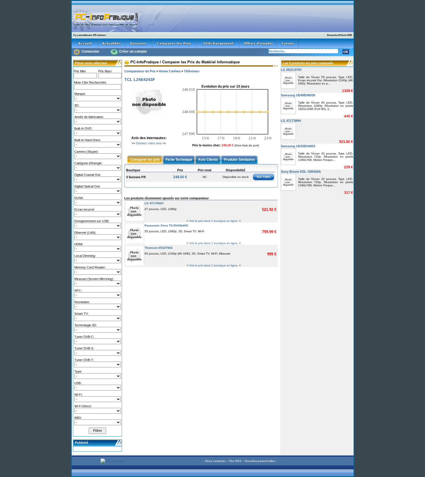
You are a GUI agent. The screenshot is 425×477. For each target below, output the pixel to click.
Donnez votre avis (149, 143)
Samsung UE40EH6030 (298, 95)
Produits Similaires (239, 159)
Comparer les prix (145, 159)
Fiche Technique (179, 159)
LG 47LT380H (154, 203)
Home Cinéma (169, 71)
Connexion (90, 51)
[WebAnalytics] (85, 461)
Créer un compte (133, 51)
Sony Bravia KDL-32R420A (301, 171)
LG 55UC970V (291, 69)
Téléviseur (191, 71)
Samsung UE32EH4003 (298, 146)
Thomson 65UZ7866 (159, 247)
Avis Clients (208, 159)
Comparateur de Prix (140, 71)
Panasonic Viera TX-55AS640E (166, 225)
